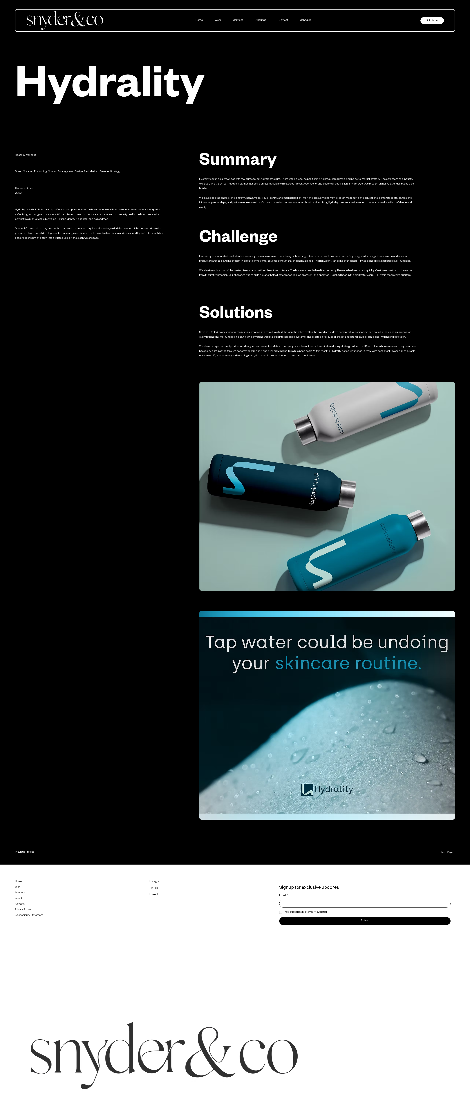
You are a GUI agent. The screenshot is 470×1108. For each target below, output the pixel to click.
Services (20, 893)
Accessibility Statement (29, 915)
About (18, 898)
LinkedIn (154, 894)
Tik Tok (153, 888)
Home (18, 881)
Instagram (155, 881)
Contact (19, 904)
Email (283, 895)
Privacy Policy (23, 909)
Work (18, 887)
